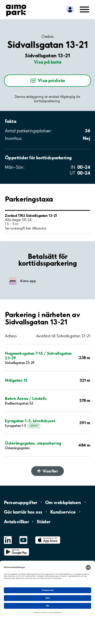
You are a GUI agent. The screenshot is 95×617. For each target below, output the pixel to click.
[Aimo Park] (16, 9)
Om (63, 502)
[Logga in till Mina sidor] (70, 9)
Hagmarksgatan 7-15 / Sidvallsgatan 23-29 (38, 355)
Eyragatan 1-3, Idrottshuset (30, 420)
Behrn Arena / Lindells (26, 398)
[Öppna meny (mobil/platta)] (84, 9)
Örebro (47, 36)
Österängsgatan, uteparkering (33, 443)
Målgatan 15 (16, 380)
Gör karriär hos (23, 512)
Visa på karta (47, 62)
